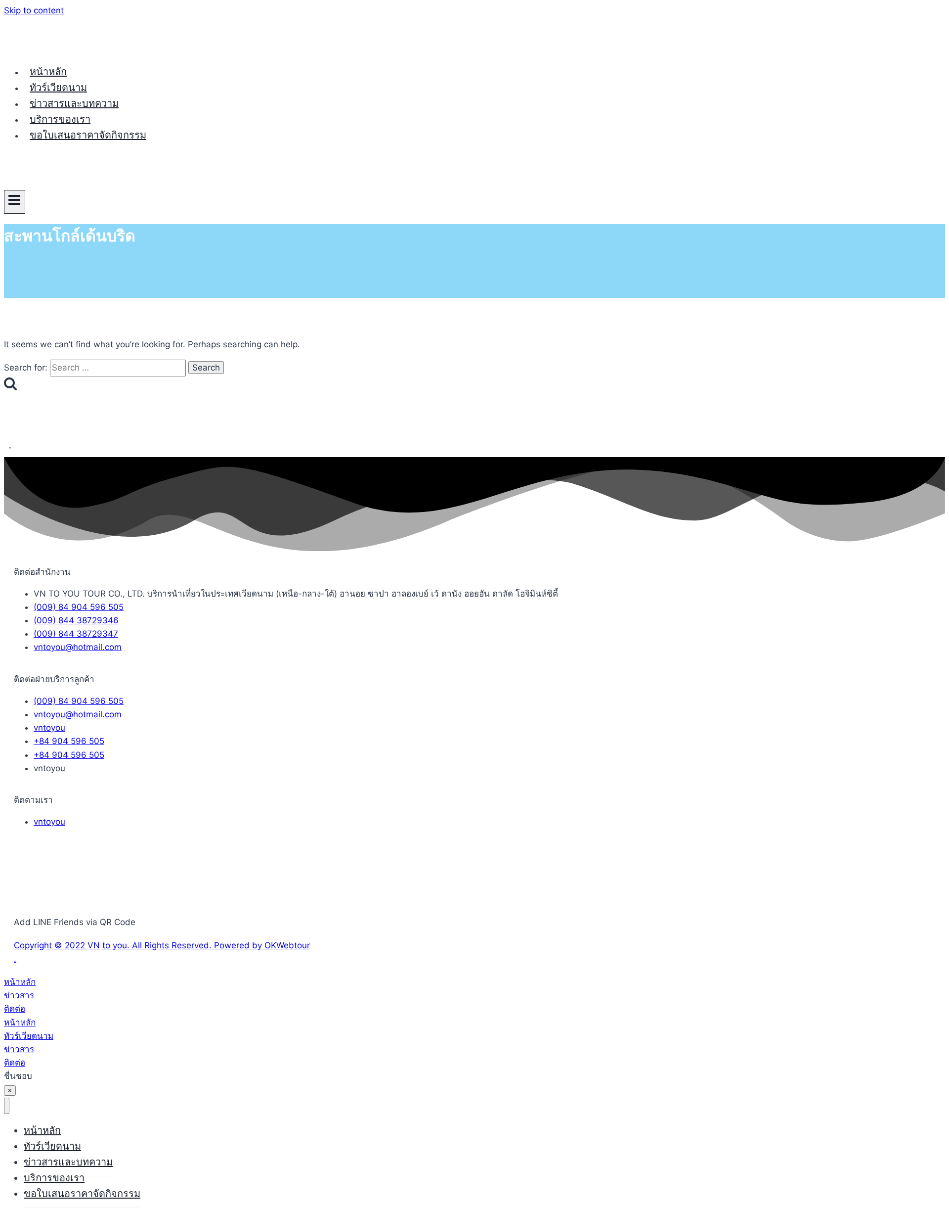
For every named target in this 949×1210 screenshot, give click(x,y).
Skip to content (34, 10)
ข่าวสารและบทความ (74, 103)
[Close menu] (6, 1106)
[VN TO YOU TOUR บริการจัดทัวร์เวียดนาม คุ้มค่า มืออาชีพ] (41, 48)
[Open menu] (14, 202)
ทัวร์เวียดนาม (58, 87)
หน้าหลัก (48, 72)
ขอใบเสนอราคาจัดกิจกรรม (88, 135)
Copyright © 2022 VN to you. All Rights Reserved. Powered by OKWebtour (162, 945)
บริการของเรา (60, 119)
